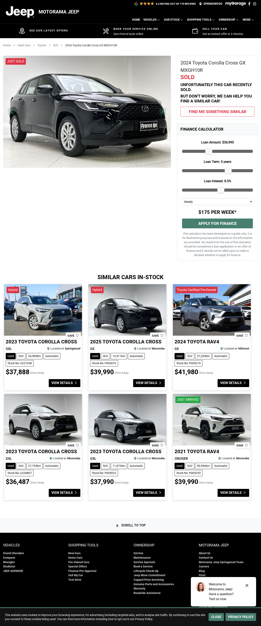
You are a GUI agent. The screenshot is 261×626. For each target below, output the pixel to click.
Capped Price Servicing (149, 580)
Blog (202, 571)
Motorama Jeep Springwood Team (221, 562)
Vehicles (150, 19)
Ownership (227, 19)
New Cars (74, 553)
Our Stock (172, 19)
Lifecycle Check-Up (146, 571)
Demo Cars (75, 557)
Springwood (212, 4)
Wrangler (9, 562)
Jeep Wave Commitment (149, 575)
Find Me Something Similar (217, 111)
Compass (9, 557)
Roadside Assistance (147, 593)
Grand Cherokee (13, 553)
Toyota (41, 45)
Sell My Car (75, 575)
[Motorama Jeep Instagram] (255, 4)
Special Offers (77, 566)
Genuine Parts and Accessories (154, 584)
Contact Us (206, 557)
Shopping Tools (199, 19)
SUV (55, 45)
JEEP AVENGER (13, 571)
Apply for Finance (217, 223)
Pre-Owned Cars (78, 562)
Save (70, 335)
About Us (204, 553)
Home (136, 19)
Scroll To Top (133, 525)
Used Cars (24, 45)
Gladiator (9, 566)
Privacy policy (240, 617)
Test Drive (74, 580)
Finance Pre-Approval (82, 571)
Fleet (202, 575)
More (247, 19)
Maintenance (142, 557)
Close (216, 617)
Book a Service (143, 566)
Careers (204, 566)
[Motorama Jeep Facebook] (250, 4)
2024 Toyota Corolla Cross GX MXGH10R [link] (91, 45)
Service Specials (144, 562)
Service (138, 553)
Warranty (139, 588)
